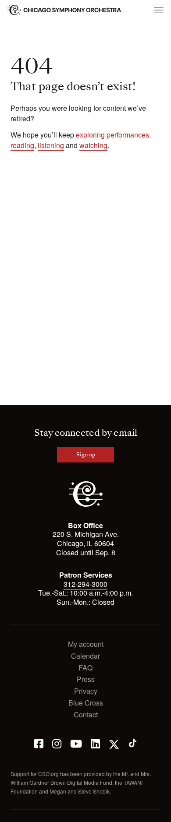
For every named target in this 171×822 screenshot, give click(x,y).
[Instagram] (56, 743)
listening (51, 145)
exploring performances (112, 135)
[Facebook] (38, 743)
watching (93, 145)
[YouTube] (76, 743)
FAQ (85, 668)
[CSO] (86, 504)
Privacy (85, 691)
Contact (86, 715)
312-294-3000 (85, 584)
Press (86, 679)
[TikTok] (132, 743)
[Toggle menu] (158, 10)
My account (85, 644)
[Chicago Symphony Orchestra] (64, 10)
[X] (114, 743)
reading (22, 145)
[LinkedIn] (95, 743)
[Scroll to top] (11, 812)
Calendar (85, 656)
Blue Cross (85, 703)
